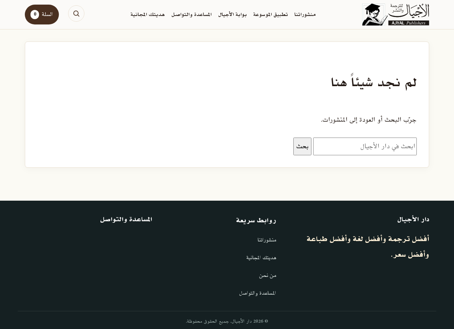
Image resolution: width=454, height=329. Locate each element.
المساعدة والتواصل (191, 14)
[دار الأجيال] (395, 15)
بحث (302, 146)
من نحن (267, 275)
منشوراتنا (305, 14)
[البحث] (76, 13)
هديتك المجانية (148, 14)
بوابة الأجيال (232, 14)
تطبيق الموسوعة (270, 14)
